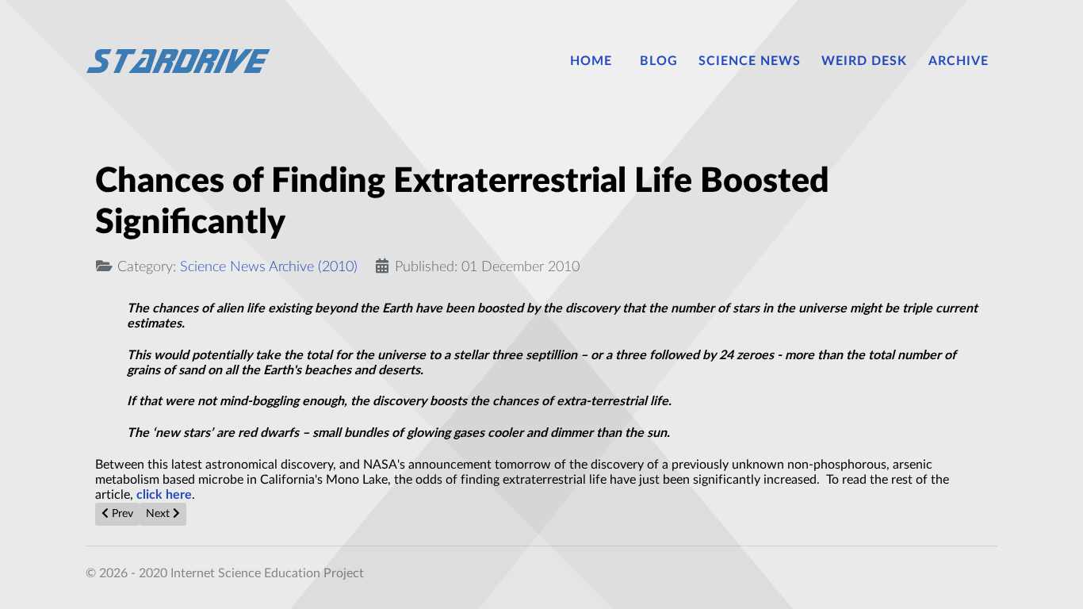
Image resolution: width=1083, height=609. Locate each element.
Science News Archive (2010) (269, 266)
